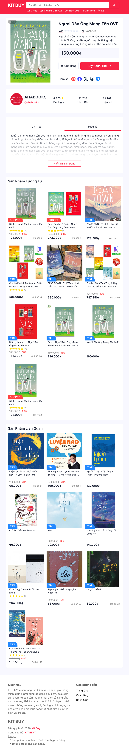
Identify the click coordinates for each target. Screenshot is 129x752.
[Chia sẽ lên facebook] (79, 79)
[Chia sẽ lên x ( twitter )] (86, 79)
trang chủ (82, 690)
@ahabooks (31, 102)
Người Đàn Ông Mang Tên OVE (102, 342)
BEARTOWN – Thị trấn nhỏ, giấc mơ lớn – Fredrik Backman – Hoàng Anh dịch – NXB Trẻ (103, 227)
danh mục (82, 700)
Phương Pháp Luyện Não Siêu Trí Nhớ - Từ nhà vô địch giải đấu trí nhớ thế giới (63, 474)
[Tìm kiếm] (114, 5)
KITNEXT (30, 732)
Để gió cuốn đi (94, 589)
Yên (50, 530)
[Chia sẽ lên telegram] (98, 79)
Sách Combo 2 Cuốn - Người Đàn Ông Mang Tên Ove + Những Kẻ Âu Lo (62, 227)
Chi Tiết (36, 126)
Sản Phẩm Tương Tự (25, 181)
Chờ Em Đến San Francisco (23, 530)
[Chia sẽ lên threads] (92, 79)
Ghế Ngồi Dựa (72, 10)
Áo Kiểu (102, 10)
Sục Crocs (32, 10)
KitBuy (16, 5)
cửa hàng (82, 695)
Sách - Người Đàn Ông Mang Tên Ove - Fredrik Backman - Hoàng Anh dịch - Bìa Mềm (63, 345)
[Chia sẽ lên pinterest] (73, 79)
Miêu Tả (92, 126)
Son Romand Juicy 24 (51, 10)
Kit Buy (35, 728)
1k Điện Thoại (88, 10)
